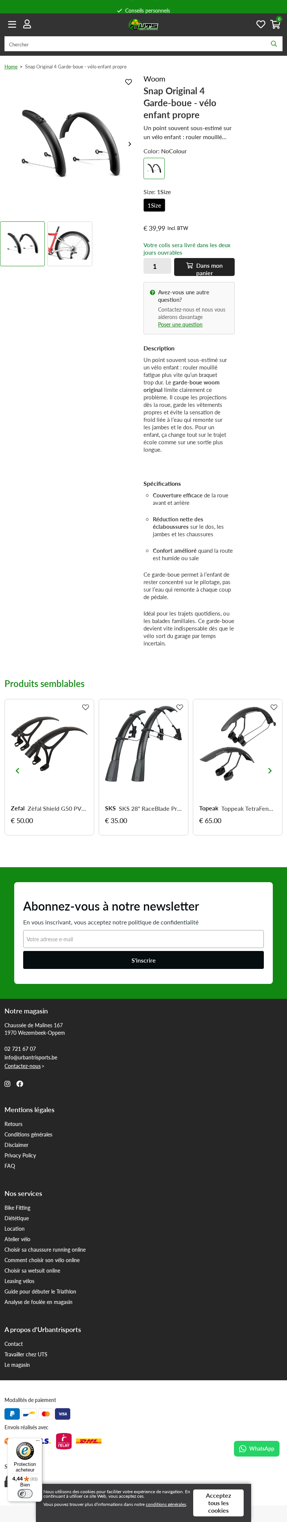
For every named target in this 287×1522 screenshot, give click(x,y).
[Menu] (37, 1442)
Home (11, 66)
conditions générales (166, 1504)
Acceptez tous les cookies (218, 1503)
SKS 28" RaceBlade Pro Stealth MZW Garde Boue (150, 808)
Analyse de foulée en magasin (38, 1301)
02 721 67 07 (20, 1048)
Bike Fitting (17, 1207)
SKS (110, 808)
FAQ (9, 1165)
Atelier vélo (17, 1239)
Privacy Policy (20, 1155)
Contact (13, 1343)
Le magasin (17, 1364)
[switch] (25, 1493)
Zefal (18, 808)
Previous (17, 770)
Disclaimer (16, 1144)
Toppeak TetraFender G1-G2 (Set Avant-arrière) (248, 808)
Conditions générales (28, 1134)
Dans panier (209, 268)
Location (14, 1228)
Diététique (16, 1218)
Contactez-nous (22, 1066)
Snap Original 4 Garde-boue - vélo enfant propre (76, 66)
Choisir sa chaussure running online (45, 1249)
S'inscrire (144, 960)
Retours (13, 1123)
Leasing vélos (19, 1281)
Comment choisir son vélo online (42, 1260)
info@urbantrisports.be (30, 1057)
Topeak (208, 808)
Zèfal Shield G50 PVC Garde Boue (58, 808)
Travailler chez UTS (25, 1354)
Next (130, 144)
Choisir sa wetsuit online (32, 1270)
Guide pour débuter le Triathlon (40, 1291)
